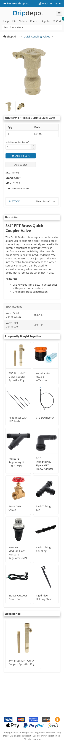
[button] (16, 3)
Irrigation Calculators (44, 732)
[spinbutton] (18, 146)
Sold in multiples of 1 (18, 142)
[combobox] (32, 27)
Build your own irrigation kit (46, 735)
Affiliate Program (32, 738)
